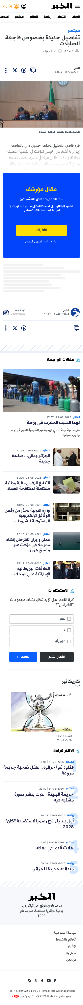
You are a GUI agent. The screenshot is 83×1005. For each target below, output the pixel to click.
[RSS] (29, 980)
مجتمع (19, 17)
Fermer (77, 6)
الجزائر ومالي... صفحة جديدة (31, 458)
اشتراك (41, 230)
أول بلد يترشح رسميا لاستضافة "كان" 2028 (39, 824)
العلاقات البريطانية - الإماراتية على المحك (32, 571)
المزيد (77, 686)
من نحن (71, 960)
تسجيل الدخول (33, 241)
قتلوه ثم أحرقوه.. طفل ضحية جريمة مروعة (38, 770)
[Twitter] (35, 980)
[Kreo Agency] (16, 996)
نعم (62, 619)
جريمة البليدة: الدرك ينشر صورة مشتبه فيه (44, 797)
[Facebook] (55, 980)
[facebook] (23, 70)
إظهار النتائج (56, 657)
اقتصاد (61, 17)
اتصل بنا (71, 953)
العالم (34, 17)
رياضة (47, 17)
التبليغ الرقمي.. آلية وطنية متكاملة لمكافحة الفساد (27, 485)
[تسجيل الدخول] (23, 6)
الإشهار (72, 946)
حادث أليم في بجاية (55, 848)
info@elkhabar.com (63, 991)
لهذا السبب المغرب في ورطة (53, 423)
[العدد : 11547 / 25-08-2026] (41, 712)
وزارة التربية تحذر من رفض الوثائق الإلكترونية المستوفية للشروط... (27, 516)
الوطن (76, 17)
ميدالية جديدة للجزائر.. (52, 869)
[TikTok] (42, 980)
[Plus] (6, 70)
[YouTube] (49, 980)
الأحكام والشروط (66, 940)
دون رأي (60, 641)
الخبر (77, 68)
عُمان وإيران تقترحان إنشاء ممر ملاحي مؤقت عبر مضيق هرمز (28, 545)
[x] (15, 70)
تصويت (25, 657)
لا (64, 630)
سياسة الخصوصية (65, 933)
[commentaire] (33, 70)
